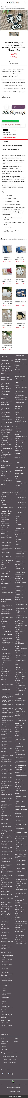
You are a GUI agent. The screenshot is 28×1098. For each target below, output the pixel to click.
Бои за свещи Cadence (7, 560)
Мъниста (4, 590)
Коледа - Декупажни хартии (21, 841)
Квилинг (17, 385)
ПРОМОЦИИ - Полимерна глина (5, 413)
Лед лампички (5, 978)
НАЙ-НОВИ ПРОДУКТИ (4, 357)
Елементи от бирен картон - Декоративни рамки (7, 832)
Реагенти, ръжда (6, 571)
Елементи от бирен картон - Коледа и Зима (7, 897)
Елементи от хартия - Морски (7, 782)
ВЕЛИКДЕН (18, 813)
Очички (4, 1001)
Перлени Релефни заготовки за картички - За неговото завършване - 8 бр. (7, 258)
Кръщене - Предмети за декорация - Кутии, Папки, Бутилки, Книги (7, 455)
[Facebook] (3, 1065)
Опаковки (17, 453)
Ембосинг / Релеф (5, 1020)
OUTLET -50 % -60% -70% (6, 423)
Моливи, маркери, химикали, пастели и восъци (20, 475)
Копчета (18, 541)
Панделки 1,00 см (21, 499)
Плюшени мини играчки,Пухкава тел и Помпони (7, 1008)
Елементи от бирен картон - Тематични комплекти (6, 902)
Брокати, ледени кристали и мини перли (6, 583)
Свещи (16, 664)
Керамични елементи (7, 609)
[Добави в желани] (25, 103)
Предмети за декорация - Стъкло (20, 591)
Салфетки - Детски (21, 672)
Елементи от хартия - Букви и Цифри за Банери (7, 733)
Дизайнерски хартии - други (7, 717)
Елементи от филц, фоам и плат (6, 965)
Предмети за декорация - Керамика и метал (20, 582)
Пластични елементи (7, 617)
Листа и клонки (20, 801)
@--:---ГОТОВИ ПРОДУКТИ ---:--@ (6, 470)
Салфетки (17, 667)
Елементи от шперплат (7, 919)
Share (6, 130)
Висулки (3, 596)
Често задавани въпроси (11, 149)
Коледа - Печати (20, 935)
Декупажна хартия (7, 638)
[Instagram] (6, 1065)
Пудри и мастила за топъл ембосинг (6, 1026)
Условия (16, 1041)
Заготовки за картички (19, 368)
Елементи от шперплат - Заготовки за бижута (7, 934)
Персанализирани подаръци (6, 474)
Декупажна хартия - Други (7, 661)
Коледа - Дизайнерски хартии (20, 849)
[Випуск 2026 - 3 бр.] (21, 293)
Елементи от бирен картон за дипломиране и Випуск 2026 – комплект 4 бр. (7, 324)
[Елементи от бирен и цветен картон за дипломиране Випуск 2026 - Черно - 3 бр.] (14, 29)
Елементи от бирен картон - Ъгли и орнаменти (6, 843)
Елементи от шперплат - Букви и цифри (6, 923)
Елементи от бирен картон (10, 6)
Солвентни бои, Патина (5, 563)
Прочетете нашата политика (14, 1087)
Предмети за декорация (5, 503)
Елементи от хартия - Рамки (7, 766)
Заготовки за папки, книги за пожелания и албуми (20, 376)
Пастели (18, 488)
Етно (2, 489)
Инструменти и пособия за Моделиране (19, 786)
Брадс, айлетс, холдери (7, 507)
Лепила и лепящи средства (19, 411)
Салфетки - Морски (21, 683)
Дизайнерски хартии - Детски (7, 725)
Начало (2, 6)
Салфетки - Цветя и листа (20, 705)
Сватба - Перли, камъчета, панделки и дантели (6, 444)
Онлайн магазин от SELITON (14, 1096)
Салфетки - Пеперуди (21, 688)
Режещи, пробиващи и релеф (21, 776)
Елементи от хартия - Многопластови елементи (7, 806)
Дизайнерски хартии (7, 492)
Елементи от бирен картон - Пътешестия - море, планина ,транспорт (7, 878)
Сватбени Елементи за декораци (6, 439)
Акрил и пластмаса (7, 959)
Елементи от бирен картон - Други (6, 883)
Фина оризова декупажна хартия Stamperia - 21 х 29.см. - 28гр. (6, 656)
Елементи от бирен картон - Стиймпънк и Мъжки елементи (7, 871)
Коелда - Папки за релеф (20, 912)
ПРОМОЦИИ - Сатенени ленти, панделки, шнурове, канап (6, 378)
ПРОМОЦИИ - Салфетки (5, 397)
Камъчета (18, 539)
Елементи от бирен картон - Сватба (6, 848)
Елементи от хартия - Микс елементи (7, 818)
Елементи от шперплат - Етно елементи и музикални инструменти (7, 940)
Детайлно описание (9, 137)
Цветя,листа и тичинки (21, 796)
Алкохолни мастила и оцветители (7, 549)
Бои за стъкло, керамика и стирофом (6, 553)
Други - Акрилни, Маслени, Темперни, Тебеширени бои (6, 544)
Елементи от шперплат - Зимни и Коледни (6, 947)
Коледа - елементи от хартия (21, 865)
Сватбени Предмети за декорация (6, 435)
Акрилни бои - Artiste (5, 528)
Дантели (18, 516)
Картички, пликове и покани (7, 483)
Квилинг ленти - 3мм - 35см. (21, 388)
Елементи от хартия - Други (7, 810)
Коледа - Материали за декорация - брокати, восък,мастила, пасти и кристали (21, 902)
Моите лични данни (14, 1091)
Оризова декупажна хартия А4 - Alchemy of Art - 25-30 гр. (7, 643)
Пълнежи (4, 1003)
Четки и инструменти (21, 657)
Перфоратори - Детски (19, 634)
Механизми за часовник (5, 998)
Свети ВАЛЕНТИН (20, 806)
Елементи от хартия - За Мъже (7, 778)
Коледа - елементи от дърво (21, 884)
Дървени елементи (7, 961)
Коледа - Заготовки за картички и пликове (21, 837)
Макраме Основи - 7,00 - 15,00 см (20, 441)
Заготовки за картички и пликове (21, 364)
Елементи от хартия (6, 729)
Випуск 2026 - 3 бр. (20, 302)
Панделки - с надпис (20, 513)
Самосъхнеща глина (8, 629)
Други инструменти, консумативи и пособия (21, 792)
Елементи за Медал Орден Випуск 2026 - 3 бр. (7, 302)
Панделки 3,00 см (21, 504)
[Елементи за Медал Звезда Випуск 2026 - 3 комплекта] (21, 271)
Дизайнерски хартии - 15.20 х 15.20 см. (7, 697)
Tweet (14, 130)
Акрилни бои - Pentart (5, 520)
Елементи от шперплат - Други (6, 951)
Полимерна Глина (7, 631)
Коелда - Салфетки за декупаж (21, 845)
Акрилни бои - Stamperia (5, 516)
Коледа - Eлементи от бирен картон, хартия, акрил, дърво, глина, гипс (21, 855)
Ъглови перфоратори (21, 617)
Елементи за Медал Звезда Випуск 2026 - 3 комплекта (20, 280)
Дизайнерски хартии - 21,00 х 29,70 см (7, 709)
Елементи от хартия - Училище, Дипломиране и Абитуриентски (7, 743)
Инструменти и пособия (5, 690)
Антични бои (5, 540)
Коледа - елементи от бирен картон (21, 861)
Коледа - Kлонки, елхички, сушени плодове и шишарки (20, 931)
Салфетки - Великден (21, 669)
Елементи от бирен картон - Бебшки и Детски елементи (6, 860)
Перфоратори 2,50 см (21, 608)
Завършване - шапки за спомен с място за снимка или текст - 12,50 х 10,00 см (21, 324)
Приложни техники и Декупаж (6, 635)
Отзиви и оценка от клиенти (12, 145)
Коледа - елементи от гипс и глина (21, 874)
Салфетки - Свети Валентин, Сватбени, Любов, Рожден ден (20, 710)
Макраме (17, 434)
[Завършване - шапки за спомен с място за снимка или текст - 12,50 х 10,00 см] (21, 315)
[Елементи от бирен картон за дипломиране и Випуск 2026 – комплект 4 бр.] (7, 315)
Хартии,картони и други (19, 747)
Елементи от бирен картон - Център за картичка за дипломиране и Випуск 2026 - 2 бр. (7, 346)
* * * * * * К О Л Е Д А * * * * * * (21, 833)
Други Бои (5, 573)
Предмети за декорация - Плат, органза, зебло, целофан (19, 597)
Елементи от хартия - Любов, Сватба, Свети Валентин (7, 755)
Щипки (4, 1012)
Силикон (18, 429)
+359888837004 (12, 1062)
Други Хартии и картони (19, 758)
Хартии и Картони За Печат (21, 762)
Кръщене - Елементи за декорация (7, 460)
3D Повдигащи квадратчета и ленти (20, 420)
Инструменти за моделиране (5, 620)
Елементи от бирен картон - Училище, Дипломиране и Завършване (13, 8)
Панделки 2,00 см (21, 502)
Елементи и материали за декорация (7, 956)
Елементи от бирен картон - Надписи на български (6, 837)
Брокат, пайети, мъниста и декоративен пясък (7, 578)
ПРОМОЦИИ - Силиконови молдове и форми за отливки (7, 365)
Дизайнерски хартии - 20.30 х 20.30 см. (7, 701)
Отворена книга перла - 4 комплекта (20, 258)
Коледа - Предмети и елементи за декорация (21, 922)
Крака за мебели (20, 465)
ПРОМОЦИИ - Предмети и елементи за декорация (6, 393)
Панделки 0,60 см (21, 497)
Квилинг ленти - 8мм (21, 399)
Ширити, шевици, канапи (6, 499)
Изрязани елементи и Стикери (20, 381)
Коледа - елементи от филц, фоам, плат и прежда (21, 879)
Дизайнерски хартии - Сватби (7, 721)
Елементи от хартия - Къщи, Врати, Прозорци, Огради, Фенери (7, 788)
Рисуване (17, 646)
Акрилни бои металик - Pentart (5, 524)
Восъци (18, 479)
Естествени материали (4, 969)
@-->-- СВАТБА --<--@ (7, 426)
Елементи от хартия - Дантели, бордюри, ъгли (7, 761)
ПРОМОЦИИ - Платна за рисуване (6, 409)
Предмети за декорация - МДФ (19, 577)
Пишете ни (4, 1049)
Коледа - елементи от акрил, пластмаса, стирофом (21, 870)
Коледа (4, 487)
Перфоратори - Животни (19, 638)
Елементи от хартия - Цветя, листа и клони (7, 770)
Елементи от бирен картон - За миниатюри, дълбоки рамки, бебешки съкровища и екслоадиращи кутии (6, 890)
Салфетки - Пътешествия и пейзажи (19, 694)
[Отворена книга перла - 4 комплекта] (21, 249)
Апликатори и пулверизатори (19, 726)
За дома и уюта (6, 478)
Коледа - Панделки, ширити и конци (20, 908)
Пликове (18, 372)
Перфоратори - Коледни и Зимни (19, 642)
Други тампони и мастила (20, 740)
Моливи (18, 485)
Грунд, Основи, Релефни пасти (5, 670)
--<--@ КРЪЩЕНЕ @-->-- (7, 449)
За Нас (2, 1038)
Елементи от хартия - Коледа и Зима (7, 822)
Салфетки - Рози (20, 690)
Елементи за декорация (5, 495)
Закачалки (18, 462)
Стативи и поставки (21, 655)
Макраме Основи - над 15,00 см (20, 445)
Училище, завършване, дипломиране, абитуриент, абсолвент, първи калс (12, 125)
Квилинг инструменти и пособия (19, 781)
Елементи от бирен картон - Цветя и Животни (6, 866)
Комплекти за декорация (18, 407)
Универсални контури (5, 567)
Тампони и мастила (20, 723)
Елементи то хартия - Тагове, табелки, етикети (7, 800)
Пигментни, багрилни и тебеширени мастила (20, 735)
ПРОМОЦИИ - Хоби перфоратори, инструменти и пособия (7, 403)
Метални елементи (7, 980)
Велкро (18, 426)
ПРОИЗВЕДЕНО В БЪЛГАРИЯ (10, 121)
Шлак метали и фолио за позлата (19, 829)
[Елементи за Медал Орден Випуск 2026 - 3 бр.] (7, 293)
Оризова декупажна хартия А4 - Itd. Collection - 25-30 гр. (7, 649)
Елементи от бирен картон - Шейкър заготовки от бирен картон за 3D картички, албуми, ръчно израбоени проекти (6, 911)
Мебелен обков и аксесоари (19, 456)
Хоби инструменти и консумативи (20, 766)
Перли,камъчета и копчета (19, 533)
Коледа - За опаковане (18, 926)
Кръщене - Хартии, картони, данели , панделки (6, 465)
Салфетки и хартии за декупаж (21, 825)
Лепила (4, 682)
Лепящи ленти (20, 417)
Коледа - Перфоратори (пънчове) (18, 917)
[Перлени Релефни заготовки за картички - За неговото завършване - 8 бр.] (7, 249)
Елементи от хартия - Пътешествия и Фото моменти (7, 794)
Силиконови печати (21, 551)
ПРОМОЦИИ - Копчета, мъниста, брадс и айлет (6, 385)
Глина (3, 626)
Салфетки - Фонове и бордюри (21, 714)
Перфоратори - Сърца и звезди (21, 626)
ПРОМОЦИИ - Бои (7, 388)
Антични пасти (6, 664)
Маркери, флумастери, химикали (21, 482)
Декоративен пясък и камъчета (7, 593)
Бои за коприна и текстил (6, 557)
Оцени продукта (6, 132)
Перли (17, 536)
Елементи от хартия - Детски (7, 738)
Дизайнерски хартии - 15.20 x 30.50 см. (7, 713)
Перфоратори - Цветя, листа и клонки (21, 630)
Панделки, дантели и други (20, 491)
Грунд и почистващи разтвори (21, 649)
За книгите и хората (7, 480)
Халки (4, 990)
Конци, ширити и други (20, 519)
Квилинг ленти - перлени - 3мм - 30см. (21, 396)
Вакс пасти (5, 667)
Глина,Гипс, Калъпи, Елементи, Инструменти (6, 601)
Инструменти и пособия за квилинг (20, 403)
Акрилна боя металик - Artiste (7, 532)
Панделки (18, 494)
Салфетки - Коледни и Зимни (21, 679)
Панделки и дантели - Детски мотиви (21, 523)
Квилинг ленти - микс (20, 392)
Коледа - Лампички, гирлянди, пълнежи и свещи (20, 895)
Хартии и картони (21, 754)
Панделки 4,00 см (21, 507)
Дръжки (18, 460)
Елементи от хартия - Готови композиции (7, 814)
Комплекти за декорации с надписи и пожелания (7, 974)
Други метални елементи (6, 994)
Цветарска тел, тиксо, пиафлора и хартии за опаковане (7, 1016)
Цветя (17, 798)
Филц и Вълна (18, 743)
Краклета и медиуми (7, 684)
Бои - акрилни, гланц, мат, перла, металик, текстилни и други (6, 512)
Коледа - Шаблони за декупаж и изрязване (21, 942)
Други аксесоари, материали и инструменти (20, 469)
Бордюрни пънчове (21, 615)
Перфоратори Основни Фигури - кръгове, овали (20, 621)
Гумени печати (20, 553)
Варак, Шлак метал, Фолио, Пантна (6, 674)
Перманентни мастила (19, 730)
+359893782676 (12, 1059)
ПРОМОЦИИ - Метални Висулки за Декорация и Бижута (6, 418)
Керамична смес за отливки (6, 606)
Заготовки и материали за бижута (21, 360)
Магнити (5, 985)
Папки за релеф (6, 1022)
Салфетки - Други (20, 718)
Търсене (16, 1038)
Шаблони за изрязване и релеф (21, 810)
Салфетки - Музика (21, 685)
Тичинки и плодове (21, 803)
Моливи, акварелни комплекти (20, 661)
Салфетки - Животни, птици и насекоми (21, 675)
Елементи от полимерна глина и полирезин (6, 613)
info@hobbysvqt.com (12, 1056)
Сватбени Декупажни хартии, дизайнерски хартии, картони (7, 431)
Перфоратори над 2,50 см (20, 611)
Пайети (4, 587)
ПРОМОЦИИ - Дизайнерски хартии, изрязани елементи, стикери (6, 371)
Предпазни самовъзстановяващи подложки (20, 771)
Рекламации (4, 1046)
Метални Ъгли (6, 983)
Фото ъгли (18, 431)
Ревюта (5, 141)
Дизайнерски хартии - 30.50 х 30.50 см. (7, 705)
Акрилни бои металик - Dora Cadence (7, 536)
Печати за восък (20, 556)
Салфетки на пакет (21, 720)
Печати (17, 544)
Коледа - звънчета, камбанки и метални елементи (21, 889)
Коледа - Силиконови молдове (21, 938)
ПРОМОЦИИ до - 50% (7, 360)
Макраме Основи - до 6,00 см (21, 437)
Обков (4, 988)
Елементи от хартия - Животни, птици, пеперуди (7, 750)
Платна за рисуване (21, 652)
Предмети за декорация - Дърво (20, 567)
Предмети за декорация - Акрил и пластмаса (20, 563)
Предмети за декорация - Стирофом (21, 587)
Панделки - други (21, 509)
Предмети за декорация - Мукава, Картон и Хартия (20, 572)
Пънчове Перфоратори (21, 602)
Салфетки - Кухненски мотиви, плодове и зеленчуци (20, 700)
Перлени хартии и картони (20, 751)
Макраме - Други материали (20, 449)
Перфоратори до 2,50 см (21, 605)
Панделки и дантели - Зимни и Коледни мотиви (21, 528)
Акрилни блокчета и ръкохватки (21, 547)
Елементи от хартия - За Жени (7, 774)
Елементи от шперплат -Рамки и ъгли (6, 928)
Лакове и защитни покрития (6, 678)
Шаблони (4, 687)
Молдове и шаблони (7, 624)
